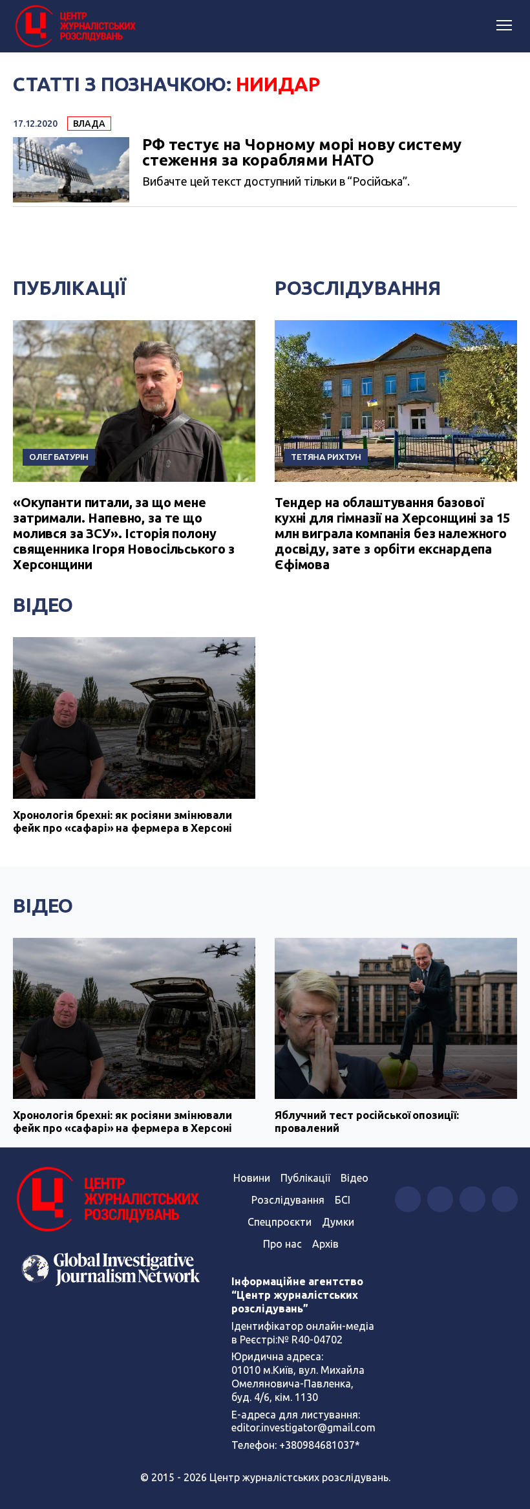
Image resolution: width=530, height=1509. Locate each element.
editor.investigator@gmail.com (303, 1427)
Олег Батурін (59, 456)
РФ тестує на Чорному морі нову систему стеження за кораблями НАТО (301, 152)
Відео (43, 605)
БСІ (342, 1200)
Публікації (69, 288)
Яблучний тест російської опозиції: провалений (367, 1121)
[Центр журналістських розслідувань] (74, 26)
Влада (89, 123)
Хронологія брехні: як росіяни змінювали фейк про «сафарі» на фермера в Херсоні (122, 821)
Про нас (282, 1244)
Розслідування (358, 288)
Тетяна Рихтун (326, 456)
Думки (338, 1222)
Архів (325, 1244)
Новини (251, 1178)
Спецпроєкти (280, 1222)
